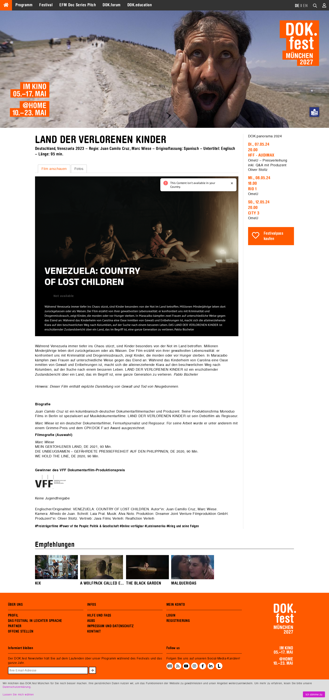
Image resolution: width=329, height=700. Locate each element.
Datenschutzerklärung (16, 687)
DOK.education (139, 5)
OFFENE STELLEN (20, 631)
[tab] (54, 169)
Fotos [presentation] (78, 168)
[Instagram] (194, 666)
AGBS (91, 621)
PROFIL (13, 615)
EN (305, 5)
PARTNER (15, 626)
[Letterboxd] (219, 668)
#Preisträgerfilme (46, 526)
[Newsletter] (170, 666)
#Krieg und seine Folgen (183, 526)
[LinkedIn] (210, 666)
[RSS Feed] (178, 666)
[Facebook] (202, 666)
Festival (46, 5)
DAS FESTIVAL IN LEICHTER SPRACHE (35, 621)
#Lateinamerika (155, 526)
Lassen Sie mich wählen (18, 694)
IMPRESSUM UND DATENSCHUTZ (110, 626)
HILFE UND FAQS (99, 615)
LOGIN (170, 615)
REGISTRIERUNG (178, 621)
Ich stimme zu (314, 694)
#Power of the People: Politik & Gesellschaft (89, 526)
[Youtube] (186, 666)
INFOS (91, 604)
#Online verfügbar (132, 526)
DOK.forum (111, 5)
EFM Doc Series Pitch (77, 5)
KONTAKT (94, 631)
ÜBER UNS (15, 604)
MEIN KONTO (175, 604)
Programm (23, 5)
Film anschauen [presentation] (54, 168)
